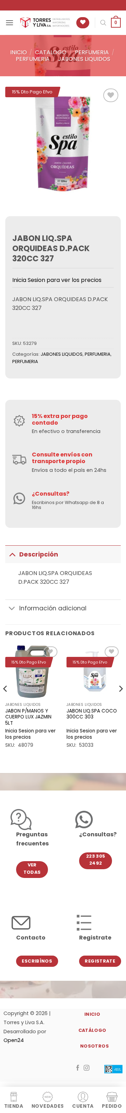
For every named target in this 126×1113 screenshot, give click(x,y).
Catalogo (50, 52)
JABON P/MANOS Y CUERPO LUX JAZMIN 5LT (28, 717)
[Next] (120, 703)
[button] (9, 22)
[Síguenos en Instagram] (87, 1068)
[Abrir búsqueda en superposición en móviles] (103, 23)
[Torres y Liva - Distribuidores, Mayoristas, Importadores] (44, 22)
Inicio (18, 52)
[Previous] (5, 703)
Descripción (38, 554)
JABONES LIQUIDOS (84, 59)
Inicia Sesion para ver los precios (57, 280)
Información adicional (52, 608)
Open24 (14, 1040)
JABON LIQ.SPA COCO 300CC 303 (91, 714)
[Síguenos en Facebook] (78, 1068)
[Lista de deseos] (82, 23)
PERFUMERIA (92, 52)
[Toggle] (12, 554)
